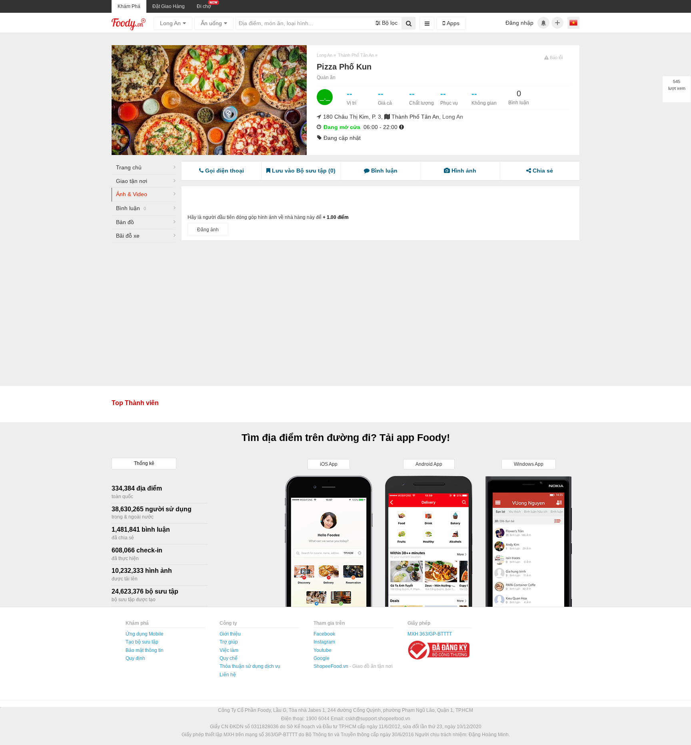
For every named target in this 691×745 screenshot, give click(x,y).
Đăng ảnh (208, 229)
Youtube (323, 650)
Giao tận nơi (131, 181)
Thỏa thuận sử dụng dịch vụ (250, 666)
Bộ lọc (388, 23)
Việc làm (229, 650)
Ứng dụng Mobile (145, 634)
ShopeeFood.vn (331, 666)
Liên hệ (228, 674)
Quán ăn (326, 77)
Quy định (135, 658)
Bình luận (131, 208)
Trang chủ (129, 167)
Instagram (324, 642)
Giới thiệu (230, 634)
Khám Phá (129, 6)
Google (322, 658)
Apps (452, 23)
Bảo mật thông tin (145, 650)
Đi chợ (204, 6)
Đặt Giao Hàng (168, 6)
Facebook (324, 634)
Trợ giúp (229, 642)
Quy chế (229, 658)
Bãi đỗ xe (128, 235)
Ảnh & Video (131, 194)
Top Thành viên (135, 402)
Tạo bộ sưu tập (142, 642)
